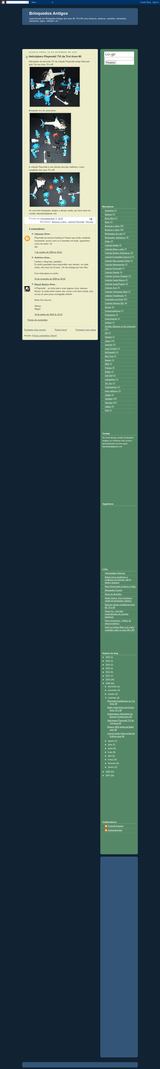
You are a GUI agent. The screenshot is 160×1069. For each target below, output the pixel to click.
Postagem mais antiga (85, 330)
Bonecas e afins (112, 226)
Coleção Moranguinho (114, 265)
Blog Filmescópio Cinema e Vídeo (120, 587)
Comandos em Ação (114, 299)
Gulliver (108, 323)
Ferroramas (110, 315)
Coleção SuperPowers (115, 284)
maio (110, 752)
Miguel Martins (42, 284)
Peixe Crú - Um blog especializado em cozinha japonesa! (116, 614)
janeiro (111, 767)
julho (110, 745)
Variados (109, 399)
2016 (108, 657)
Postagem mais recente (35, 330)
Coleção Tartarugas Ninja (116, 292)
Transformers (111, 387)
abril (110, 756)
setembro (112, 698)
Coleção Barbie (112, 245)
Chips (107, 241)
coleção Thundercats (114, 296)
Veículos (89, 222)
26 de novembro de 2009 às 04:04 (50, 279)
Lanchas (108, 345)
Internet (108, 337)
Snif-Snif (109, 376)
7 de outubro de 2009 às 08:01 (48, 252)
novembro (113, 690)
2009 (108, 683)
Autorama (109, 211)
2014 (108, 665)
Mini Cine (109, 356)
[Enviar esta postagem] (90, 219)
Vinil (107, 410)
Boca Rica (109, 218)
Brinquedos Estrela (113, 590)
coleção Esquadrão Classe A (118, 257)
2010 (108, 680)
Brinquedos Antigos (48, 13)
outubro (111, 694)
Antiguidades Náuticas (115, 573)
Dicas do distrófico (113, 594)
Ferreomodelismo (112, 311)
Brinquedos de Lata (113, 234)
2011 (108, 676)
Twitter (108, 395)
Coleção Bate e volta (114, 249)
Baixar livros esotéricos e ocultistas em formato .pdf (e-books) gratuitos (118, 580)
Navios (108, 360)
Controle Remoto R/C (114, 303)
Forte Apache (111, 319)
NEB (107, 364)
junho (110, 748)
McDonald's (110, 352)
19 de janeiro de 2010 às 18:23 (48, 314)
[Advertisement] (80, 30)
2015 (108, 661)
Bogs (107, 222)
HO (106, 333)
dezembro (113, 687)
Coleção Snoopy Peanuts (116, 276)
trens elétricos (111, 391)
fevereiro (112, 763)
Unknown (39, 234)
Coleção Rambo (112, 272)
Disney (108, 307)
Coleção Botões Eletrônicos (117, 253)
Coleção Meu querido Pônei (117, 261)
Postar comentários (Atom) (44, 336)
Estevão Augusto (115, 826)
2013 (108, 668)
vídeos (108, 407)
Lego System (111, 349)
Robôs (108, 372)
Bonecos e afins (59, 222)
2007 (108, 776)
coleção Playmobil (76, 222)
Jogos (107, 341)
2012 (108, 672)
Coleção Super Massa (115, 280)
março (111, 760)
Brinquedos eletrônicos (115, 238)
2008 (108, 772)
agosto (111, 741)
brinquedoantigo (115, 830)
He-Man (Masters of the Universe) (120, 327)
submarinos (110, 379)
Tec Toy (108, 383)
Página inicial (61, 330)
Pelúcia (108, 368)
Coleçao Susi (111, 288)
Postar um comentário (38, 320)
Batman (108, 214)
